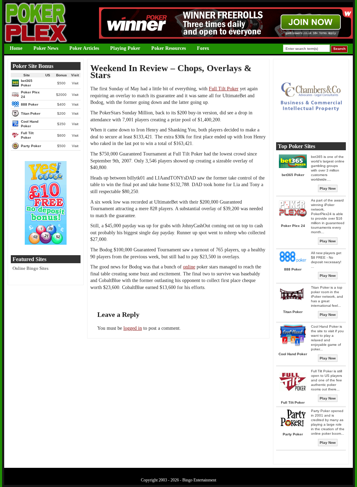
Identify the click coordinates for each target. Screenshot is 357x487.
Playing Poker (125, 48)
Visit (75, 83)
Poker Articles (84, 48)
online (189, 266)
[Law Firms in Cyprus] (311, 130)
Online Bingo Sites (30, 268)
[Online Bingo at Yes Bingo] (46, 243)
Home (16, 48)
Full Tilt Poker (223, 88)
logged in (132, 328)
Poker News (45, 48)
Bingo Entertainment (199, 480)
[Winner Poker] (226, 37)
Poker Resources (168, 48)
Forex (203, 48)
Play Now (328, 188)
